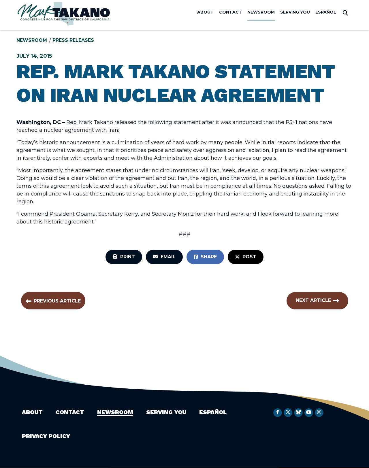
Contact (230, 12)
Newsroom (261, 12)
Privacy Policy (46, 436)
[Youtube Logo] (308, 412)
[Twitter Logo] (288, 412)
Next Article (313, 300)
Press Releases (73, 40)
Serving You (295, 12)
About (205, 12)
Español (325, 12)
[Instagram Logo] (319, 412)
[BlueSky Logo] (298, 412)
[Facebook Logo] (277, 412)
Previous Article (57, 301)
